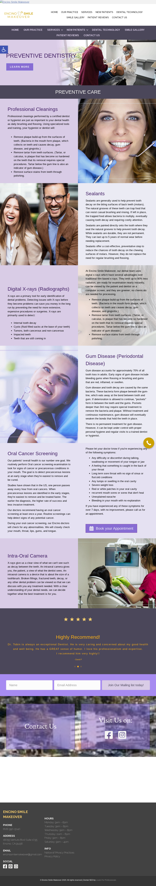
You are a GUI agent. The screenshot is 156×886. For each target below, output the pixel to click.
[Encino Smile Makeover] (78, 2)
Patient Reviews (98, 17)
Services (86, 12)
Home (54, 12)
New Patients (104, 12)
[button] (4, 50)
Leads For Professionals (106, 880)
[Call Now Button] (148, 443)
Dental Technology (129, 12)
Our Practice (69, 12)
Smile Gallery (75, 17)
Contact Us (119, 17)
